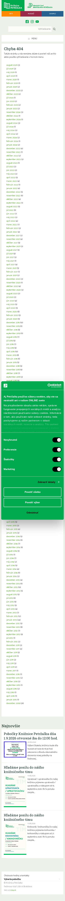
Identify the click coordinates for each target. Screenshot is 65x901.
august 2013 (11, 594)
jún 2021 (10, 257)
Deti (11, 13)
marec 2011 (11, 671)
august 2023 (11, 163)
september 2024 (13, 119)
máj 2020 (10, 304)
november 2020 (13, 283)
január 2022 (11, 232)
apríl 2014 (10, 565)
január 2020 (11, 319)
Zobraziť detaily (46, 482)
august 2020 (11, 293)
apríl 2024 (10, 134)
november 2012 (13, 627)
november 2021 (13, 239)
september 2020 (13, 290)
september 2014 (13, 547)
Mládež (31, 13)
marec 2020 (11, 312)
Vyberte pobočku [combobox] (12, 879)
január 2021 (11, 275)
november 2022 (13, 196)
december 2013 (13, 580)
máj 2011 (10, 663)
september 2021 (13, 246)
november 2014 (13, 540)
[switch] (56, 449)
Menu (34, 39)
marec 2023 (11, 181)
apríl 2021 (10, 264)
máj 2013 (10, 605)
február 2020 (12, 315)
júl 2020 (9, 297)
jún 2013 (10, 602)
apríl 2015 (10, 522)
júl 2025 (9, 98)
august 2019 (11, 337)
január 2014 (11, 576)
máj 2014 (10, 562)
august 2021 (11, 250)
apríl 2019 (10, 351)
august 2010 (11, 689)
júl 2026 (9, 69)
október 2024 (12, 116)
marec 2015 (11, 526)
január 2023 (11, 188)
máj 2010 (10, 692)
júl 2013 (9, 598)
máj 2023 (10, 174)
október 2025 (12, 94)
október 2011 (11, 652)
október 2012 (12, 631)
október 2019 (11, 330)
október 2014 (12, 544)
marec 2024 (11, 138)
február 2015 (11, 529)
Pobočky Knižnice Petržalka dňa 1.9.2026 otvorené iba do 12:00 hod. (31, 736)
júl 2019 (9, 341)
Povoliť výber (32, 502)
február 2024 (12, 141)
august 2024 (11, 123)
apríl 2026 (10, 76)
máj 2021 (10, 261)
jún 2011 (9, 660)
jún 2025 (10, 101)
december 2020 (13, 279)
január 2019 (11, 362)
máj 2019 (10, 348)
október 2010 (12, 681)
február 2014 (12, 573)
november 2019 (13, 326)
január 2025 (11, 109)
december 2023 (13, 148)
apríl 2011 (10, 667)
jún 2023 (10, 170)
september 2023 (13, 159)
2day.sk (13, 890)
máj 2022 (10, 217)
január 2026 (11, 87)
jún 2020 (10, 301)
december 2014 (13, 536)
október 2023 (12, 156)
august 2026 (11, 65)
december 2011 (12, 645)
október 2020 (12, 286)
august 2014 (11, 551)
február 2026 (12, 83)
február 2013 (12, 616)
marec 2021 (11, 268)
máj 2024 (10, 130)
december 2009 (13, 703)
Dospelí (52, 13)
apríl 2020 (10, 308)
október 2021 (12, 243)
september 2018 (13, 377)
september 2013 (13, 591)
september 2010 (13, 685)
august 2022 (11, 206)
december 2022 (13, 192)
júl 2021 (9, 254)
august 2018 (11, 380)
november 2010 (13, 678)
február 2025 (12, 105)
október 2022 (12, 199)
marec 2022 (11, 225)
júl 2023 (9, 167)
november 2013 (13, 584)
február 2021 (12, 272)
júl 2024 (9, 127)
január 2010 (11, 700)
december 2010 (13, 674)
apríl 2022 (10, 221)
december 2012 (13, 623)
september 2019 (13, 333)
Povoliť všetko (33, 492)
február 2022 (12, 228)
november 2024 (13, 112)
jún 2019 (10, 344)
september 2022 (13, 203)
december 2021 (13, 235)
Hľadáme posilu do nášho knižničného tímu (24, 769)
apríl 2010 (10, 696)
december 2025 (13, 90)
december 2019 (13, 322)
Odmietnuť (32, 512)
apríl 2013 (10, 609)
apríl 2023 (10, 177)
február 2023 (12, 185)
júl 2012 (9, 638)
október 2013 (12, 587)
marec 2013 (11, 613)
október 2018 (11, 373)
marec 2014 (11, 569)
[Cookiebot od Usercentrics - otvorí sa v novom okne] (47, 386)
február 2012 (12, 642)
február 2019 (11, 359)
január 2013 (11, 620)
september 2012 (13, 634)
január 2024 (11, 145)
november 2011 (12, 649)
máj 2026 (10, 72)
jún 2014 (10, 558)
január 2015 (11, 533)
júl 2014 (9, 555)
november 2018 (13, 370)
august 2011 (11, 656)
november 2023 (13, 152)
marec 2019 (11, 355)
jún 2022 (10, 214)
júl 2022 (9, 210)
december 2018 (13, 366)
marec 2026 (11, 80)
